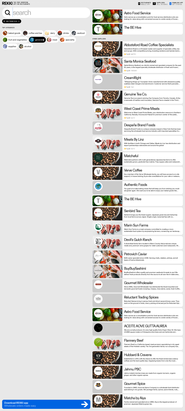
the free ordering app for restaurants (21, 3)
